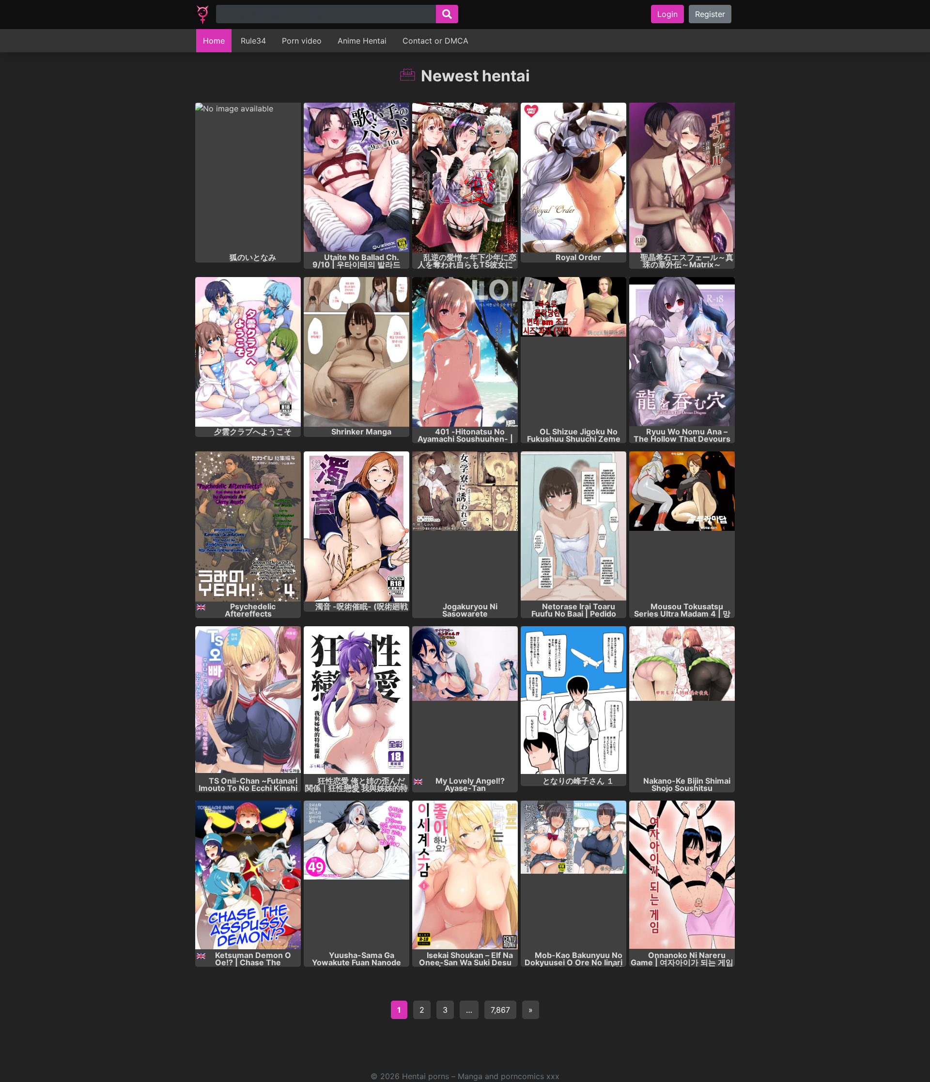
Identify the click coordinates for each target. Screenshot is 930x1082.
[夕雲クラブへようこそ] (248, 352)
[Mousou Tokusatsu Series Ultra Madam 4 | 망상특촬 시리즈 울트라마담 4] (682, 526)
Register (710, 14)
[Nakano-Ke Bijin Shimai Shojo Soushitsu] (682, 701)
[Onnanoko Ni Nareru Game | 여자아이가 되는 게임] (682, 875)
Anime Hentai (362, 41)
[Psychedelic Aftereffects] (248, 526)
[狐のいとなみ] (248, 177)
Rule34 (253, 41)
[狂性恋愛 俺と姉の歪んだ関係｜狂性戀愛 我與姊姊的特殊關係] (356, 701)
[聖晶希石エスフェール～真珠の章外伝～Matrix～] (682, 177)
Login (667, 14)
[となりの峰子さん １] (573, 701)
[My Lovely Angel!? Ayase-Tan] (465, 701)
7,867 (500, 1010)
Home (214, 41)
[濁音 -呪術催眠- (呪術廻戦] (356, 526)
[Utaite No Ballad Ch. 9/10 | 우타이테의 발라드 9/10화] (356, 177)
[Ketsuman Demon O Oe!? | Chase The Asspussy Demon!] (248, 875)
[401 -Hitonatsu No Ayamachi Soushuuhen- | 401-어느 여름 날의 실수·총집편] (465, 352)
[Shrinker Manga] (356, 352)
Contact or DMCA (435, 41)
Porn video (302, 41)
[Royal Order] (573, 177)
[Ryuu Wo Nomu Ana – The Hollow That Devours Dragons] (682, 352)
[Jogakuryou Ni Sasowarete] (465, 526)
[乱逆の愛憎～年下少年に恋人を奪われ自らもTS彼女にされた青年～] (465, 177)
